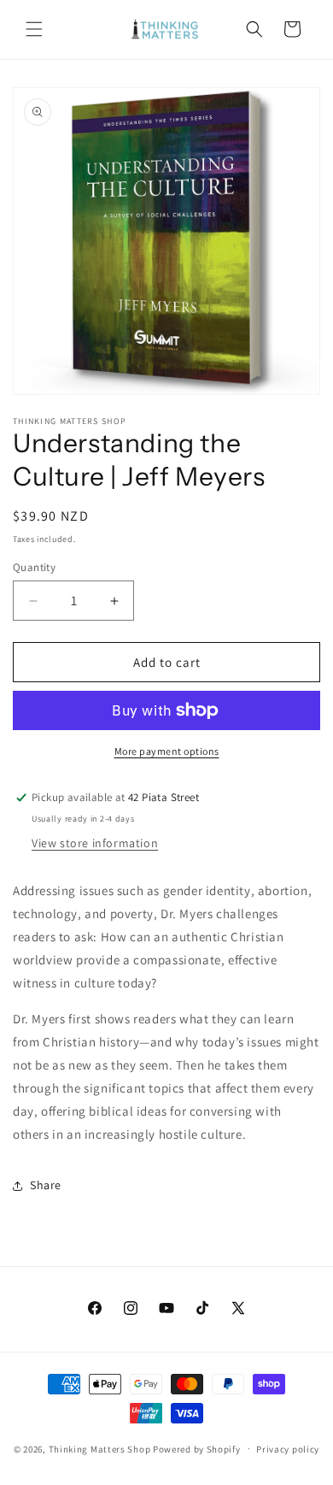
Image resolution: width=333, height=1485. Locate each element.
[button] (34, 29)
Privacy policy (287, 1449)
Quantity (34, 567)
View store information (95, 843)
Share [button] (45, 1185)
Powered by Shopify (197, 1448)
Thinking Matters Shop (100, 1448)
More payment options (166, 751)
